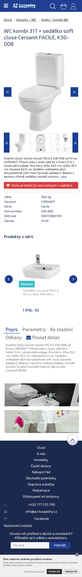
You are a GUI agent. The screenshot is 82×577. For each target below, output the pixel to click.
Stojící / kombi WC (55, 20)
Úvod (8, 20)
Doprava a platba (41, 484)
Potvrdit (60, 545)
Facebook (41, 518)
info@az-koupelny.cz (41, 511)
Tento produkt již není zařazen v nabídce (41, 185)
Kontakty (41, 460)
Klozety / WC (26, 20)
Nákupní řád (41, 472)
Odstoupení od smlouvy (41, 496)
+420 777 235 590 (41, 504)
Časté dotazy (41, 466)
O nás (41, 453)
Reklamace (41, 490)
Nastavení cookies (18, 525)
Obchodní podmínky (41, 478)
